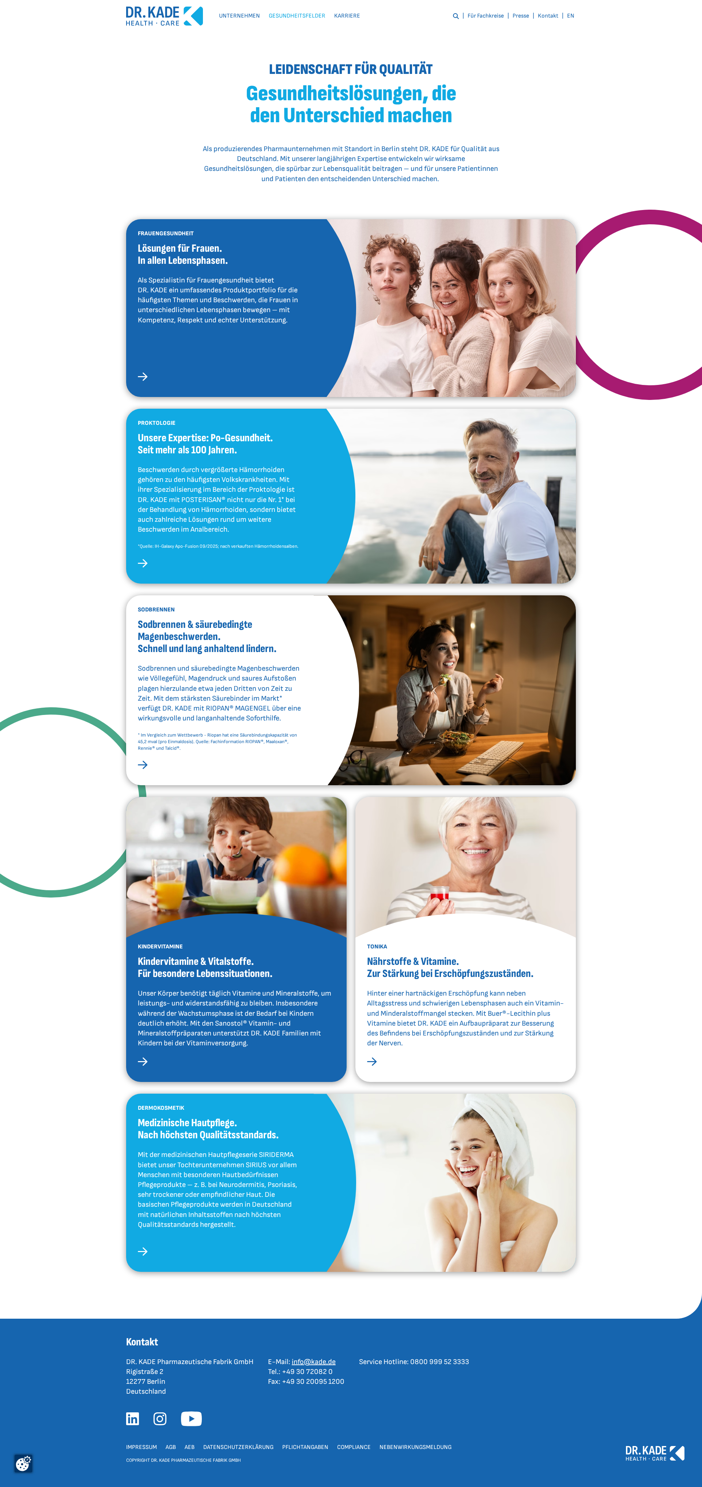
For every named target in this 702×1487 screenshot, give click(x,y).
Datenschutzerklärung (238, 1447)
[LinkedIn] (135, 1421)
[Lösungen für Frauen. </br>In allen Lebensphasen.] (142, 378)
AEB (190, 1447)
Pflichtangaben (305, 1447)
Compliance (354, 1447)
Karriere (347, 15)
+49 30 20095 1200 (313, 1381)
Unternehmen (239, 15)
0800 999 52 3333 (439, 1361)
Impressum (141, 1447)
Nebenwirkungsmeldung (416, 1447)
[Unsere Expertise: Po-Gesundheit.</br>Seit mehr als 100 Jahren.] (142, 565)
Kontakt (548, 15)
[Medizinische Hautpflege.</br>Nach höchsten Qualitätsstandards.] (142, 1253)
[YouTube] (194, 1421)
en (570, 15)
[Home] (164, 16)
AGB (171, 1447)
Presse (521, 15)
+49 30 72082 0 (307, 1371)
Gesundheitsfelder (297, 15)
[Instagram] (163, 1421)
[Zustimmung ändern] (23, 1463)
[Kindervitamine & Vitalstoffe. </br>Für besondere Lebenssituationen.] (142, 1063)
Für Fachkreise (486, 15)
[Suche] (456, 16)
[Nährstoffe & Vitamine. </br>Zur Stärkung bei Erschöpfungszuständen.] (372, 1063)
